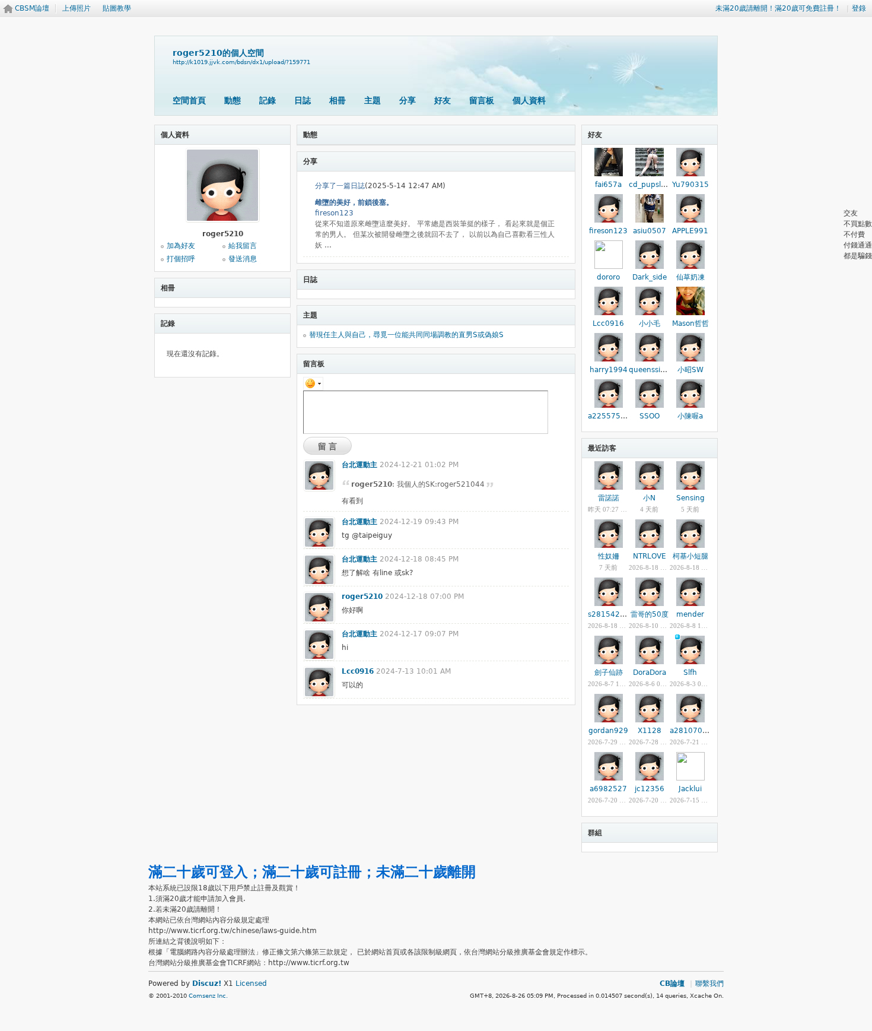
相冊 (337, 100)
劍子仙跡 (608, 672)
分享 (407, 100)
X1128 (649, 731)
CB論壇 (672, 983)
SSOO (649, 416)
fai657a (608, 184)
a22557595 (609, 416)
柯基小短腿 (690, 556)
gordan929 (608, 731)
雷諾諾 (608, 498)
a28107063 (691, 731)
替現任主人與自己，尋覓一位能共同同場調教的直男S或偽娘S (406, 335)
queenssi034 (651, 370)
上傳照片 (76, 8)
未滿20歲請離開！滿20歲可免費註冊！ (778, 8)
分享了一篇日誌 (340, 186)
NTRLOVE (649, 556)
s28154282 (608, 614)
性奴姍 (608, 556)
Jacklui (690, 789)
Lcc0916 (358, 671)
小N (649, 498)
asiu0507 (649, 231)
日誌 (302, 100)
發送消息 (242, 259)
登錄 (859, 8)
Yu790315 (690, 184)
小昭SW (690, 370)
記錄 (267, 100)
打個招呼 (181, 259)
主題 (372, 100)
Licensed (251, 983)
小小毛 (649, 323)
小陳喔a (690, 416)
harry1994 (609, 370)
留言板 (481, 100)
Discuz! (206, 983)
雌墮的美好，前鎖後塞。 (354, 202)
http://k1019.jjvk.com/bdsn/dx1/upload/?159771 (241, 62)
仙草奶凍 (690, 277)
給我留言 (242, 246)
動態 (232, 100)
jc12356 (649, 789)
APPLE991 (690, 231)
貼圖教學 (117, 8)
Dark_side (649, 277)
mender (690, 614)
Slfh (690, 672)
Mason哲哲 (690, 323)
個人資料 (529, 100)
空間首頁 (189, 100)
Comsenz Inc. (208, 995)
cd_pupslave (651, 184)
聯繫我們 (709, 983)
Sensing (690, 498)
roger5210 (362, 596)
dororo (608, 277)
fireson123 (334, 213)
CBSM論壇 (32, 8)
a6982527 (608, 789)
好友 (442, 100)
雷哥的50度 (650, 614)
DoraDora (649, 672)
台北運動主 (359, 465)
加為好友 (181, 246)
